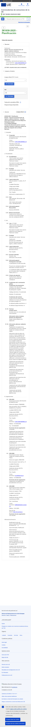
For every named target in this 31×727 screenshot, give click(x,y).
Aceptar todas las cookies (12, 719)
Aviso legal (4, 642)
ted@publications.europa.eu (17, 505)
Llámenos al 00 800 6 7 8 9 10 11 (9, 693)
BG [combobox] (6, 92)
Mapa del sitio (5, 657)
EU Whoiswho (5, 672)
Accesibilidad (5, 647)
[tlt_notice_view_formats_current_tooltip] (25, 112)
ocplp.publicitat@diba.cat (20, 62)
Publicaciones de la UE (7, 675)
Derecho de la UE (6, 664)
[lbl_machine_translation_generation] (20, 102)
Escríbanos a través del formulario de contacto (12, 699)
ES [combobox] (6, 80)
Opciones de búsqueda (24, 22)
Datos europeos (5, 667)
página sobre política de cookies (18, 709)
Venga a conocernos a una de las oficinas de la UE (13, 701)
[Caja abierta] (3, 28)
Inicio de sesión (21, 5)
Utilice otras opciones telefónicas (9, 696)
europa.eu (14, 687)
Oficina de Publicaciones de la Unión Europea (13, 613)
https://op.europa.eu (17, 511)
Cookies (3, 645)
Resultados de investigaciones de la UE (11, 669)
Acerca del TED (5, 654)
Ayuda (3, 623)
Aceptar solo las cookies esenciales (15, 723)
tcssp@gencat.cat (19, 475)
